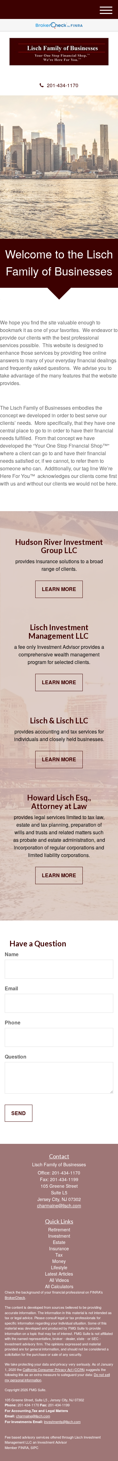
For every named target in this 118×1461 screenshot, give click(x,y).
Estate (59, 1242)
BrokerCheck (15, 1297)
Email (11, 988)
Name (12, 954)
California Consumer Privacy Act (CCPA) (54, 1369)
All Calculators (59, 1286)
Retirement (59, 1229)
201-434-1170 (62, 85)
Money (59, 1261)
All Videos (59, 1280)
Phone (12, 1022)
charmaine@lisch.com (33, 1415)
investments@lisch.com (62, 1421)
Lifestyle (59, 1267)
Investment (59, 1236)
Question (15, 1056)
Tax (59, 1255)
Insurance (59, 1248)
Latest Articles (59, 1274)
